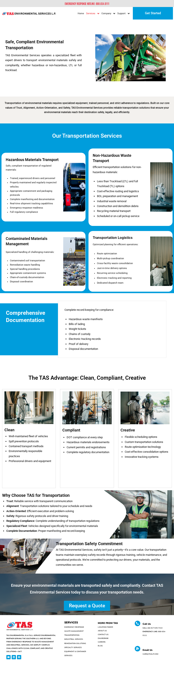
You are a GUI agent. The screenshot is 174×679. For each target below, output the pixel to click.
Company (106, 13)
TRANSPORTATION (71, 635)
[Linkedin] (14, 657)
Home (81, 13)
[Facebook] (19, 657)
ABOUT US (102, 631)
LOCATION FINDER (105, 627)
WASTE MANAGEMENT (74, 631)
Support (121, 13)
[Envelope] (8, 657)
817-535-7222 (157, 628)
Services (90, 13)
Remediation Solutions (75, 643)
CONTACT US (103, 634)
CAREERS (101, 642)
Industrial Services (73, 639)
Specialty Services (73, 647)
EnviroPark (103, 638)
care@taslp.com (150, 654)
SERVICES (71, 622)
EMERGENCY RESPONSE (74, 627)
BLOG (100, 646)
